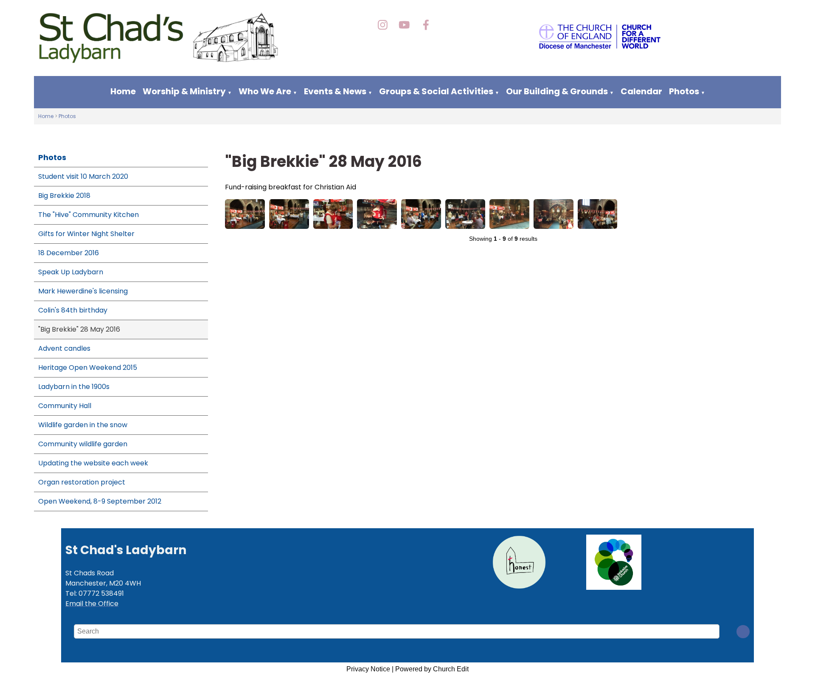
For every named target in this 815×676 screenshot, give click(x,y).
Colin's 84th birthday (72, 310)
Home (123, 91)
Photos (684, 91)
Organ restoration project (81, 482)
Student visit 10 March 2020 (83, 176)
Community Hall (64, 406)
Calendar (641, 91)
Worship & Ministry (184, 91)
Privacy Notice (368, 669)
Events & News (336, 91)
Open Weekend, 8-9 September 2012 (99, 501)
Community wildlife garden (82, 444)
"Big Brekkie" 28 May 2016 (79, 329)
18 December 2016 (68, 253)
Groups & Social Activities (436, 91)
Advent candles (64, 348)
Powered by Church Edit (432, 669)
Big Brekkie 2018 (64, 195)
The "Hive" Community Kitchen (88, 215)
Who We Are (265, 91)
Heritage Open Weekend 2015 (87, 367)
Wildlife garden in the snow (82, 425)
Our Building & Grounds (557, 91)
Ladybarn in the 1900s (74, 387)
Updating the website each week (93, 463)
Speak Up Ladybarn (70, 272)
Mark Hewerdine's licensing (83, 291)
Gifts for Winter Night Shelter (86, 234)
